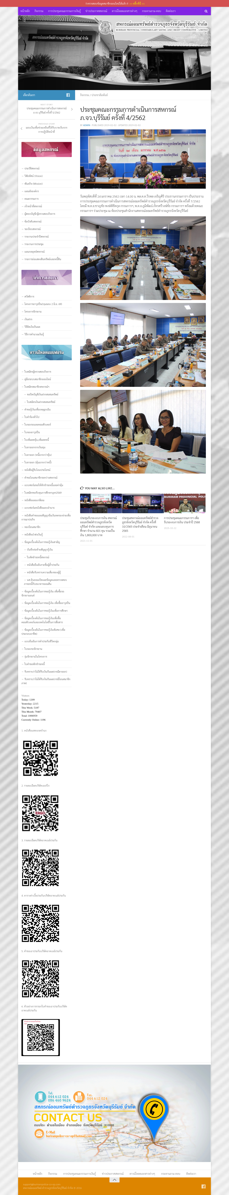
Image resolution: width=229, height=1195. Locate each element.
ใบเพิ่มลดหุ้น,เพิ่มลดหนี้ (36, 439)
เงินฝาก (28, 319)
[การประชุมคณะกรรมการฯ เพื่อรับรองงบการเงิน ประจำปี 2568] (185, 503)
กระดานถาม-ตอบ (151, 11)
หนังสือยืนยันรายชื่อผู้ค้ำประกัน (43, 564)
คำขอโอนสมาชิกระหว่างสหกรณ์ (40, 477)
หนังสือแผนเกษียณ (34, 500)
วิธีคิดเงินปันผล (32, 326)
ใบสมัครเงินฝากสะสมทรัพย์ (41, 401)
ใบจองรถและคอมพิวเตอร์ (37, 424)
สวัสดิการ (29, 296)
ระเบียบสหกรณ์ (32, 228)
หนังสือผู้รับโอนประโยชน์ (37, 469)
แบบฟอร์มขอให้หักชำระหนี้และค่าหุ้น (43, 485)
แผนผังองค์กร (31, 191)
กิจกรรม (39, 11)
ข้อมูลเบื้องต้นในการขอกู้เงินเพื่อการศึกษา (46, 610)
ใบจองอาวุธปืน (32, 432)
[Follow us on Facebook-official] (68, 95)
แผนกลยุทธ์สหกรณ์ (34, 251)
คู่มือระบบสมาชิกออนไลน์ (37, 379)
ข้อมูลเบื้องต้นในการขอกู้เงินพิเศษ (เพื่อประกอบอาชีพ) (43, 631)
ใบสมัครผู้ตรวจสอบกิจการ (37, 371)
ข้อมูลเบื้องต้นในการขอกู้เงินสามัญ (42, 542)
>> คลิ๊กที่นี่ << (137, 3)
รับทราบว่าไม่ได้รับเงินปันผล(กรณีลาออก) (45, 671)
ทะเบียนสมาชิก (32, 526)
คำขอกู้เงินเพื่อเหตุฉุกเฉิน (37, 409)
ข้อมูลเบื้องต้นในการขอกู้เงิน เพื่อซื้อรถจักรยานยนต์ (42, 593)
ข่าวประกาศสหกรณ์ (96, 11)
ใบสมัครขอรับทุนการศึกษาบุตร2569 (43, 492)
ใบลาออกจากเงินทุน (34, 447)
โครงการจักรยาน (33, 311)
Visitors (25, 695)
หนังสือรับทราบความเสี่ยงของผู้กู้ (44, 572)
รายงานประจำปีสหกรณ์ (36, 236)
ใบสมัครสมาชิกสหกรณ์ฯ (36, 386)
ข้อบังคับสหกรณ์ (32, 221)
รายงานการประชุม (33, 244)
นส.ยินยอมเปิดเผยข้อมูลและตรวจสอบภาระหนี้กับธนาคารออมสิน (45, 581)
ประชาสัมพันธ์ (100, 95)
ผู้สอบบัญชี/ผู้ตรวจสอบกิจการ (39, 213)
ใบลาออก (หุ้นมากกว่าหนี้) (38, 462)
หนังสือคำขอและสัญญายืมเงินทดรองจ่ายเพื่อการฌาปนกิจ (46, 517)
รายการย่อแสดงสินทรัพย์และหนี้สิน (42, 259)
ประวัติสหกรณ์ (31, 168)
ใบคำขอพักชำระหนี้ (34, 664)
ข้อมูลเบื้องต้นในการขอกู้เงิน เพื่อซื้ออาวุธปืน (47, 602)
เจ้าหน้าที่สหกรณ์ (33, 206)
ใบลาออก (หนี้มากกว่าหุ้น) (38, 454)
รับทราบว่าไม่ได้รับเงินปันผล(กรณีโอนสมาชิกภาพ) (45, 681)
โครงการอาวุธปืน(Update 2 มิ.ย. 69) (43, 303)
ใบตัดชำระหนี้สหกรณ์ (38, 557)
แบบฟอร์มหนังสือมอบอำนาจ (39, 507)
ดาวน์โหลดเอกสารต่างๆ (124, 11)
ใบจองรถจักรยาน (33, 648)
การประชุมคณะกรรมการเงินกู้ (64, 11)
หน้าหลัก (25, 11)
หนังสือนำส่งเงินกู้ (33, 534)
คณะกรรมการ (31, 198)
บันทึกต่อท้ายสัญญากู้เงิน (40, 549)
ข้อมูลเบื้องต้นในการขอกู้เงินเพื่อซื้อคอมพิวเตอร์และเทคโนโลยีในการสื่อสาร (42, 620)
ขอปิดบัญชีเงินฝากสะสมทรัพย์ (42, 394)
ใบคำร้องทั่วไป (31, 416)
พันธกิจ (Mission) (33, 183)
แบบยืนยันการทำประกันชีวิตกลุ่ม (41, 641)
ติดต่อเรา (171, 11)
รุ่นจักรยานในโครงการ (35, 656)
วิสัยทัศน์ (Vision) (33, 175)
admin (86, 125)
